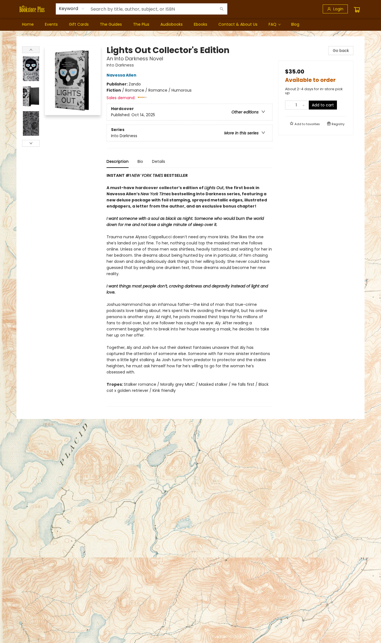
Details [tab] (158, 161)
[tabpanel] (190, 289)
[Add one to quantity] (303, 105)
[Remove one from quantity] (288, 105)
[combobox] (72, 8)
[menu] (190, 24)
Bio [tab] (140, 161)
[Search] (221, 9)
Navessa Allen (121, 75)
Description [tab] (118, 161)
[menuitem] (27, 24)
